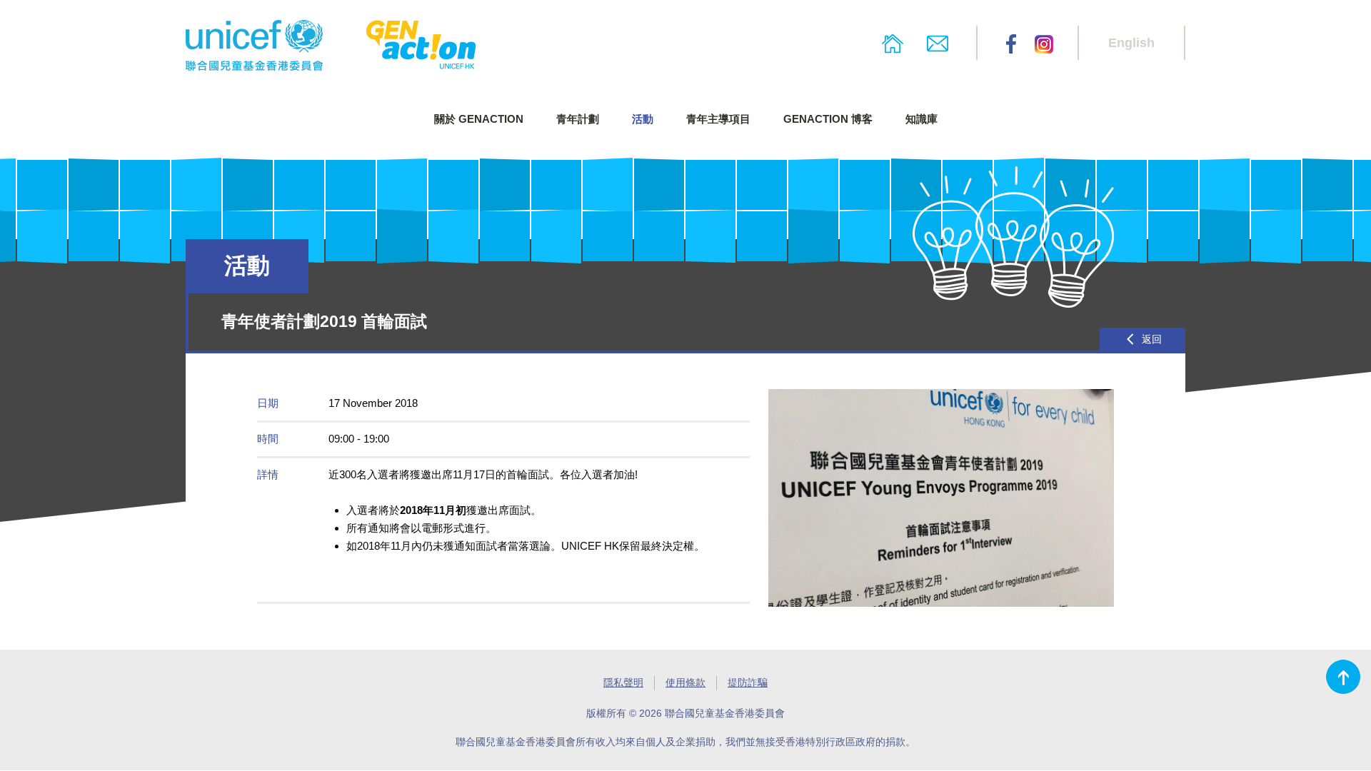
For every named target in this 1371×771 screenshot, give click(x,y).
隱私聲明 (623, 682)
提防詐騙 (748, 682)
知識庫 (921, 119)
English (1131, 43)
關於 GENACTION (478, 119)
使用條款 (685, 682)
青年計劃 (577, 119)
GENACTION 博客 (828, 119)
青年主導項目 (718, 119)
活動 (642, 119)
